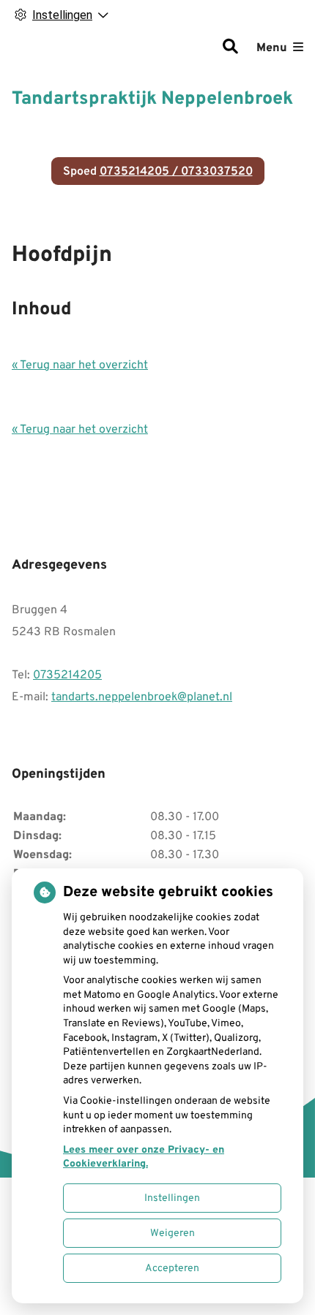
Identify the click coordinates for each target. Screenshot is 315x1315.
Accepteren (172, 1268)
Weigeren (172, 1233)
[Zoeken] (230, 48)
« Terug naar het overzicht (80, 365)
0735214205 (67, 675)
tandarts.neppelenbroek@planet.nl (141, 697)
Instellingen (172, 1198)
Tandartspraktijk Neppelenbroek (152, 99)
